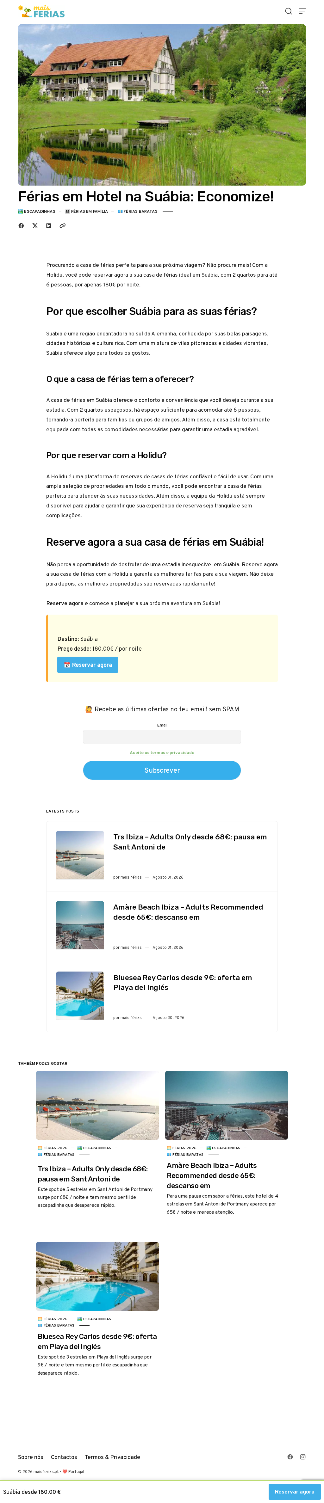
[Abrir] (288, 11)
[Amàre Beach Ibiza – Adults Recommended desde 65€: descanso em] (80, 925)
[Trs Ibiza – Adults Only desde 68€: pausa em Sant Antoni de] (80, 855)
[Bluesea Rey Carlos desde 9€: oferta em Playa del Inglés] (80, 996)
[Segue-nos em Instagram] (302, 1457)
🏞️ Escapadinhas (36, 211)
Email (162, 725)
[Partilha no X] (35, 226)
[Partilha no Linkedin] (49, 226)
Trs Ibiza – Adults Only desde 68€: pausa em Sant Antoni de (190, 841)
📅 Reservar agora (88, 664)
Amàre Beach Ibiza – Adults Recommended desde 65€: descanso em (188, 912)
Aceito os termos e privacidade (162, 752)
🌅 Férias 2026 (52, 1148)
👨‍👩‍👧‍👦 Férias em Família (86, 211)
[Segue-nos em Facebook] (290, 1457)
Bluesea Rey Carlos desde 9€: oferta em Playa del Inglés (182, 982)
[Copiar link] (63, 226)
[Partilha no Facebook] (21, 226)
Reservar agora (295, 1492)
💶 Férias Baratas (138, 211)
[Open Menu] (302, 11)
